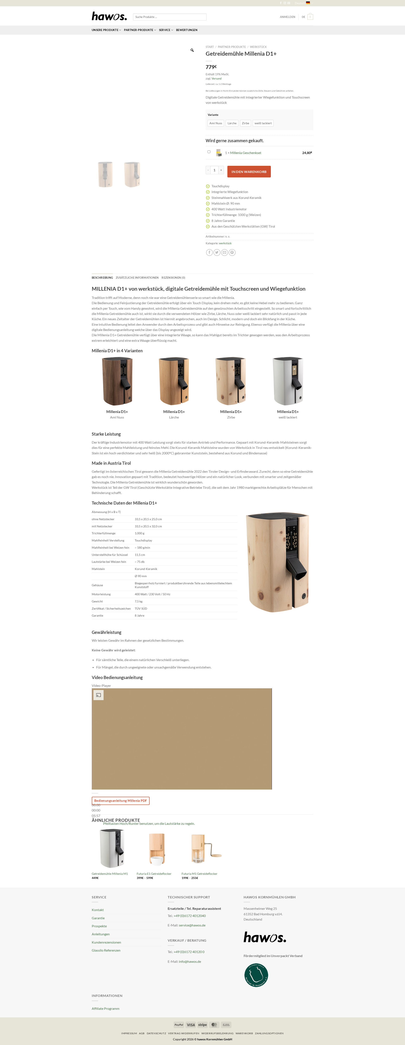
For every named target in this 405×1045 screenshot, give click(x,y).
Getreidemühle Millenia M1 (110, 873)
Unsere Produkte (105, 30)
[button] (307, 17)
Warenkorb (244, 1033)
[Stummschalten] (96, 822)
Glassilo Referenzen (106, 950)
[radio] (216, 123)
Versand (216, 78)
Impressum (129, 1033)
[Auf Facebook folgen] (280, 3)
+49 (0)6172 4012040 (190, 916)
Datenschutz (156, 1033)
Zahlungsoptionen (269, 1033)
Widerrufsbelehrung (217, 1033)
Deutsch (300, 3)
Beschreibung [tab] (102, 277)
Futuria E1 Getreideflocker (154, 873)
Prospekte (99, 926)
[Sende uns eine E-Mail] (289, 3)
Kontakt (98, 910)
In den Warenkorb (249, 172)
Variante (213, 114)
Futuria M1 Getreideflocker (199, 873)
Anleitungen (101, 934)
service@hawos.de (192, 925)
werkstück (258, 47)
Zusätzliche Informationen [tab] (137, 277)
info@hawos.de (190, 961)
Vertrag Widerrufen (183, 1033)
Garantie (98, 918)
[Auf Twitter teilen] (216, 252)
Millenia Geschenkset (245, 153)
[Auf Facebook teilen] (209, 252)
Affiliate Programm (105, 1008)
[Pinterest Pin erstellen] (232, 252)
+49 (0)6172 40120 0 (189, 952)
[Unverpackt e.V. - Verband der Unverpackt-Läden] (256, 975)
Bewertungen (186, 30)
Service (164, 30)
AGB (142, 1033)
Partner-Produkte (138, 30)
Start (210, 47)
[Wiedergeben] (96, 795)
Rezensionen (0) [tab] (173, 277)
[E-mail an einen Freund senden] (224, 252)
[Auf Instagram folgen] (285, 3)
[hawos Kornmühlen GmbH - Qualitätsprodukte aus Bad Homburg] (109, 16)
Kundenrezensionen (106, 942)
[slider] (96, 810)
